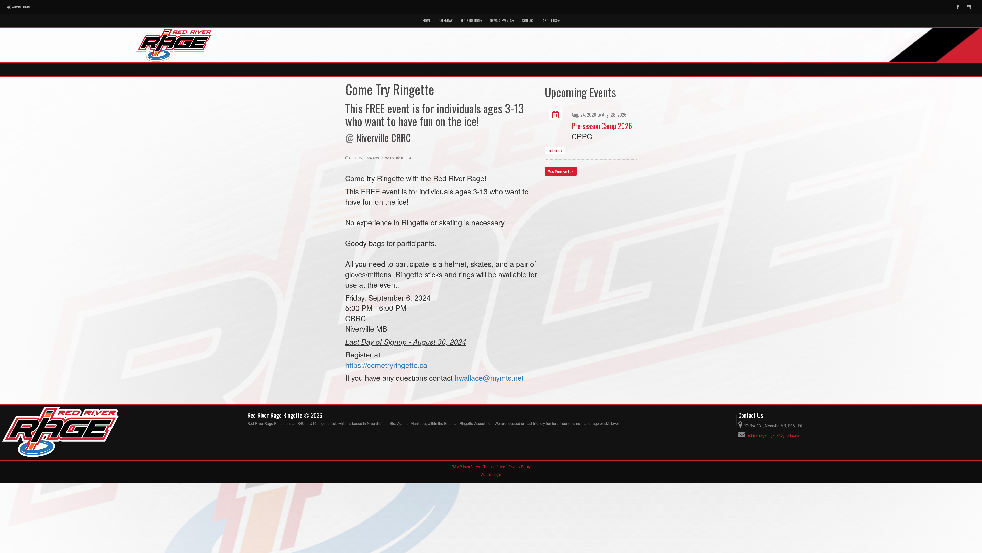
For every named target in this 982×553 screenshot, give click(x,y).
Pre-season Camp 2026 (602, 125)
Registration (470, 20)
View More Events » (561, 171)
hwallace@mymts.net (489, 377)
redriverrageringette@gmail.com (772, 435)
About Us (550, 20)
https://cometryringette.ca (386, 364)
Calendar (445, 20)
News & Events (501, 20)
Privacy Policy (519, 466)
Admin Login (491, 474)
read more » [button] (555, 150)
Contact (528, 20)
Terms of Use (494, 466)
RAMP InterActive (466, 466)
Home (427, 20)
